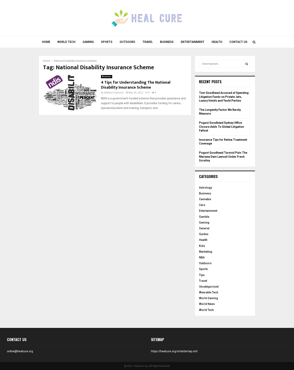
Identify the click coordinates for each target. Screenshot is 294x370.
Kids (202, 245)
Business (167, 42)
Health (217, 42)
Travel (147, 42)
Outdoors (127, 42)
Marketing (205, 251)
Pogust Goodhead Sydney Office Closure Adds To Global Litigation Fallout (221, 126)
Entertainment (192, 42)
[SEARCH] (246, 64)
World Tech (66, 42)
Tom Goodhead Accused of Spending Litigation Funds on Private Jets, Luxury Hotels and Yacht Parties (224, 96)
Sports (106, 42)
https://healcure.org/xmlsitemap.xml (174, 351)
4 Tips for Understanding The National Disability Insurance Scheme (135, 85)
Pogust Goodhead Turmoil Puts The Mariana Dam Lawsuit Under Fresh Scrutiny (223, 156)
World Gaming (208, 298)
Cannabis (205, 199)
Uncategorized (209, 286)
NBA (202, 257)
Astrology (205, 187)
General (204, 228)
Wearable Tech (208, 292)
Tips (202, 275)
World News (207, 304)
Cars (202, 205)
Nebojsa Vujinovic (114, 92)
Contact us (238, 42)
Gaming (88, 42)
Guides (203, 234)
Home (46, 42)
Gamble (204, 216)
